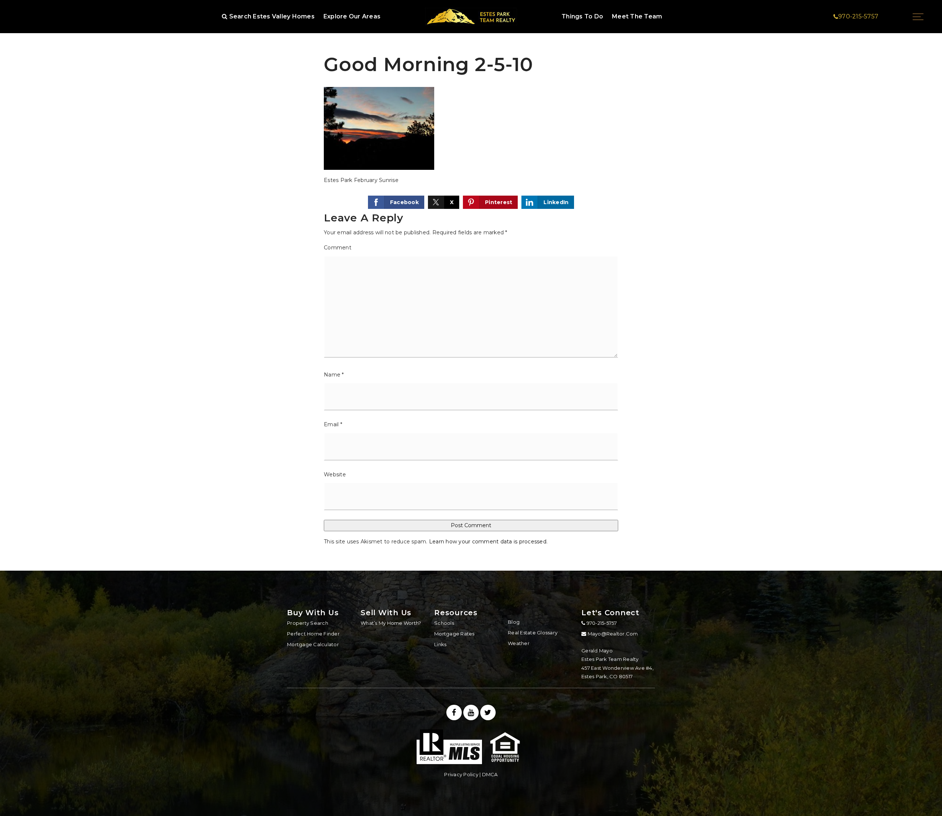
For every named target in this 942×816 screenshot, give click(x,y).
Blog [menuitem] (514, 622)
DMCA (490, 774)
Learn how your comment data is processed (487, 541)
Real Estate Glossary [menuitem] (532, 632)
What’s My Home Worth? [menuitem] (391, 623)
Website (335, 474)
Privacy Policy (461, 774)
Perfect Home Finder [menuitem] (313, 634)
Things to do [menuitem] (582, 16)
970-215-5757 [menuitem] (601, 623)
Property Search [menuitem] (307, 623)
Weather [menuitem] (519, 643)
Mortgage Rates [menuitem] (454, 634)
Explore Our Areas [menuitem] (351, 16)
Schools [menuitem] (444, 623)
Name (334, 374)
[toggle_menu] (918, 16)
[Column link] (471, 16)
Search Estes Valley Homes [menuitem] (271, 16)
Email (333, 424)
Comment (337, 247)
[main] (471, 285)
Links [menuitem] (440, 644)
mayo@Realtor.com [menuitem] (613, 634)
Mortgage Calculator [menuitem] (313, 644)
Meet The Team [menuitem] (637, 16)
